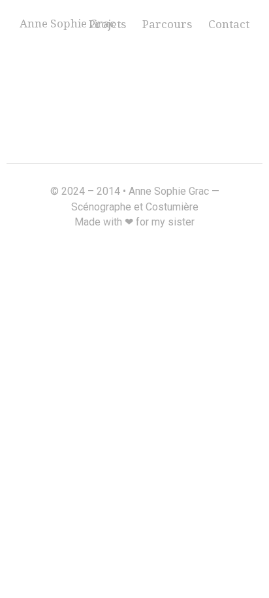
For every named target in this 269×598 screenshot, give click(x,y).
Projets (107, 23)
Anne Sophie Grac (68, 23)
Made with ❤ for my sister (134, 222)
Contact (228, 23)
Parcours (167, 23)
